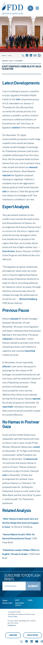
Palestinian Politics (19, 604)
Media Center (32, 635)
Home (4, 55)
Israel (9, 55)
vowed (36, 446)
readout (16, 127)
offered (6, 366)
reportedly (7, 406)
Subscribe (13, 635)
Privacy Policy (13, 616)
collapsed (7, 338)
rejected (6, 175)
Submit (33, 586)
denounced (31, 459)
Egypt (17, 600)
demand (33, 167)
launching (30, 350)
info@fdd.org (12, 625)
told (18, 99)
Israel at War (7, 603)
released (14, 318)
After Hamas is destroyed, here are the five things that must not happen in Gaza (20, 522)
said (4, 191)
